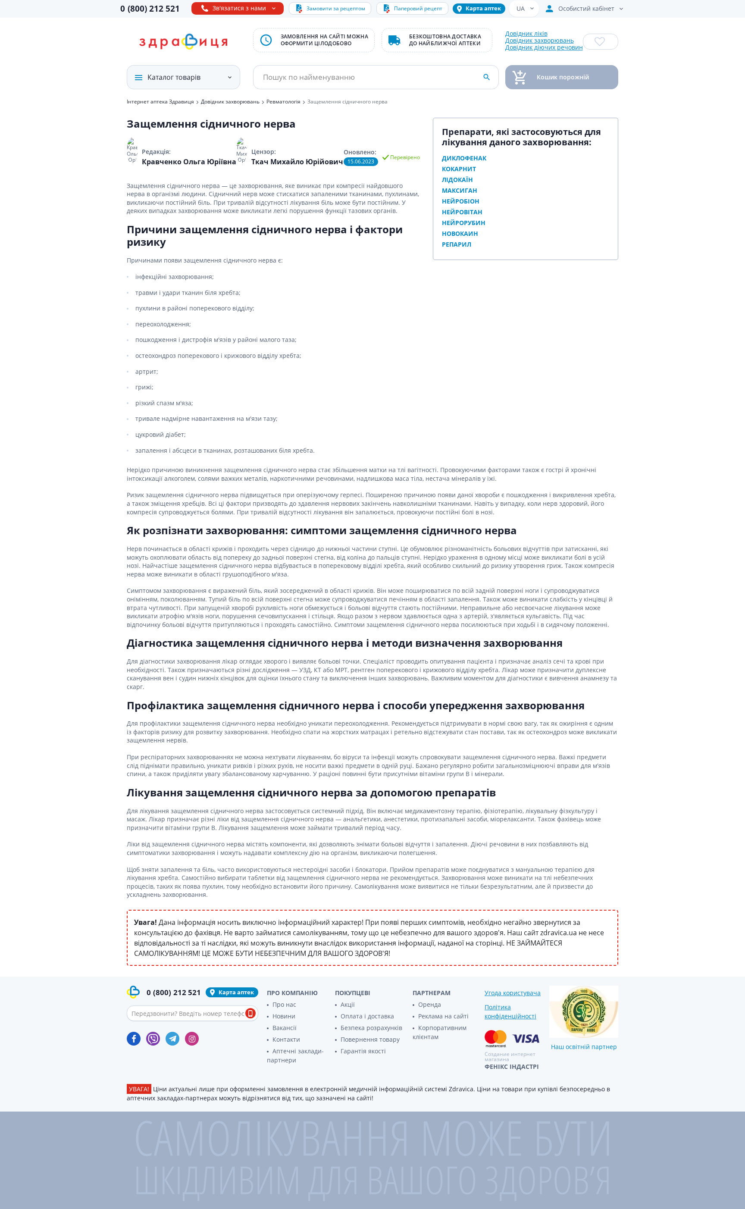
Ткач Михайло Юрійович (297, 161)
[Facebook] (134, 1039)
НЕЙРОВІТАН (462, 212)
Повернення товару (370, 1039)
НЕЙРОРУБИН (463, 223)
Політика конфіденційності (510, 1011)
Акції (348, 1004)
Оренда (429, 1004)
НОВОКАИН (460, 233)
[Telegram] (172, 1039)
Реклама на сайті (443, 1016)
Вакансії (284, 1028)
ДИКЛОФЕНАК (464, 158)
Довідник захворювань (539, 40)
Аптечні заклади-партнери (295, 1055)
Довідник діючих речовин (544, 47)
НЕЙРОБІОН (460, 201)
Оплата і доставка (367, 1016)
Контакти (286, 1039)
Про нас (284, 1004)
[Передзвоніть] (250, 1013)
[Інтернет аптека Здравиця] (183, 42)
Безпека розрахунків (371, 1028)
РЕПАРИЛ (456, 244)
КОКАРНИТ (459, 169)
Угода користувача (513, 993)
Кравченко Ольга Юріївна (189, 161)
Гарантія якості (363, 1051)
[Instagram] (192, 1039)
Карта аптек (483, 8)
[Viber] (153, 1039)
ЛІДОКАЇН (457, 179)
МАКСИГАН (459, 190)
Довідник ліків (526, 33)
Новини (283, 1016)
